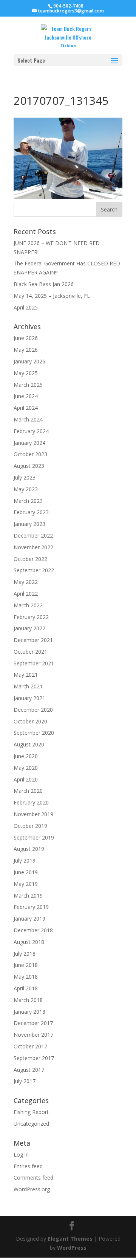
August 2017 (29, 1069)
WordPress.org (32, 1189)
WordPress (72, 1247)
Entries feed (28, 1166)
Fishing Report (31, 1111)
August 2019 (29, 848)
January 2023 (29, 523)
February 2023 (31, 512)
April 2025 (26, 307)
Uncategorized (31, 1123)
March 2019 (28, 895)
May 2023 (26, 489)
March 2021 (28, 686)
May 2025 (26, 373)
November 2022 (33, 547)
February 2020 (31, 802)
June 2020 (26, 756)
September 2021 (34, 663)
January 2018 (29, 1011)
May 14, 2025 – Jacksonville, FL (52, 295)
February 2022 (31, 617)
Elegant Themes (70, 1238)
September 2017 (34, 1058)
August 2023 (29, 465)
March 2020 (28, 790)
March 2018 (28, 1000)
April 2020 (26, 779)
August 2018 (29, 941)
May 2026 (26, 349)
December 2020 (33, 709)
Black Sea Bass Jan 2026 (44, 284)
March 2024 (28, 419)
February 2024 (31, 431)
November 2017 (33, 1034)
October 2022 (30, 558)
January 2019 (29, 918)
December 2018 (33, 930)
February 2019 (31, 906)
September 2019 (34, 837)
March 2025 (28, 384)
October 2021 (30, 651)
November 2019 (33, 814)
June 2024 (26, 396)
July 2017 (25, 1081)
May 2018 (26, 976)
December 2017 (33, 1023)
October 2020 (30, 721)
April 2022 (26, 593)
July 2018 (25, 953)
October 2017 (30, 1046)
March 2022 (28, 605)
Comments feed (33, 1177)
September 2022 (34, 570)
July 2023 (25, 477)
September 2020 (34, 732)
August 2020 (29, 744)
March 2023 (28, 500)
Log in (21, 1154)
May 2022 (26, 581)
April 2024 (26, 407)
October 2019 (30, 825)
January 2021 (29, 698)
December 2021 (33, 640)
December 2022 (33, 535)
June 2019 (26, 872)
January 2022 (29, 628)
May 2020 (26, 767)
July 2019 (25, 860)
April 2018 (26, 988)
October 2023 (30, 454)
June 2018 (26, 964)
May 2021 (26, 674)
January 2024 (29, 442)
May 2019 (26, 883)
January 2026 (29, 361)
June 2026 (26, 338)
